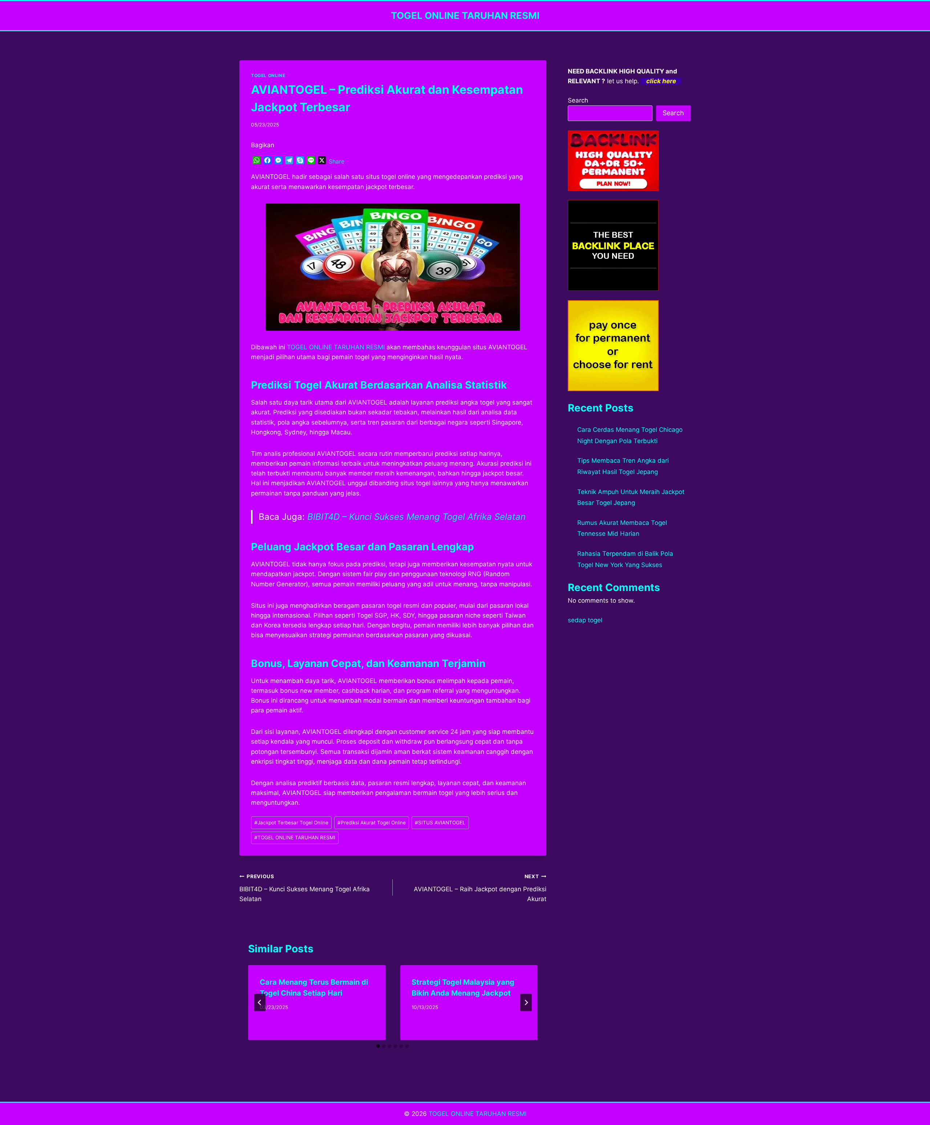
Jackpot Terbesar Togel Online (291, 822)
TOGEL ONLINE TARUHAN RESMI (336, 347)
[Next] (526, 1002)
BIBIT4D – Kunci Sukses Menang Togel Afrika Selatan (416, 516)
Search (578, 100)
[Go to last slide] (260, 1002)
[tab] (378, 1046)
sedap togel (585, 620)
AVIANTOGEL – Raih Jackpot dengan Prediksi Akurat (480, 888)
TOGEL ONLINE (268, 75)
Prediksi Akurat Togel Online (371, 822)
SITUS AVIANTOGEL (440, 822)
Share (336, 161)
